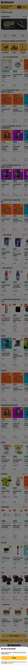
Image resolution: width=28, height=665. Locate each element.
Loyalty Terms (10, 663)
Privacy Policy (19, 662)
